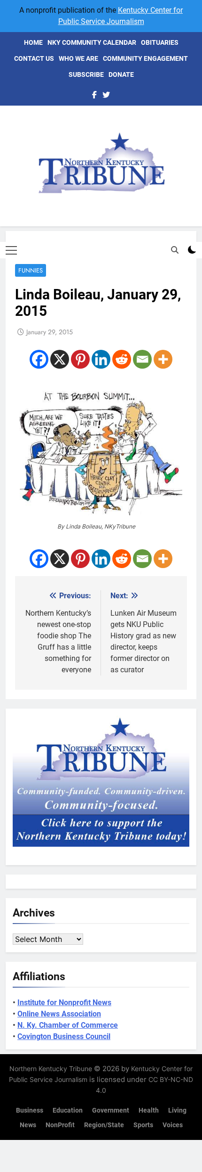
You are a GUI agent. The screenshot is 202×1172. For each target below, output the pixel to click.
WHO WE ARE (78, 58)
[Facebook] (39, 359)
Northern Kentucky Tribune (50, 1069)
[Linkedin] (101, 359)
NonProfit (60, 1125)
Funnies (30, 270)
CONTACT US (34, 58)
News (28, 1125)
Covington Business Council (63, 1036)
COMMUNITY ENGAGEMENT (145, 58)
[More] (163, 359)
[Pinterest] (80, 359)
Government (110, 1110)
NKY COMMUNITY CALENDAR (91, 42)
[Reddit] (121, 359)
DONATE (121, 74)
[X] (59, 359)
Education (68, 1110)
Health (149, 1110)
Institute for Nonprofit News (64, 1002)
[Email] (142, 359)
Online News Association (59, 1013)
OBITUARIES (160, 42)
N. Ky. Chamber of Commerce (67, 1025)
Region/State (104, 1125)
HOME (33, 42)
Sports (143, 1125)
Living (177, 1110)
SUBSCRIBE (86, 74)
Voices (173, 1125)
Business (29, 1110)
